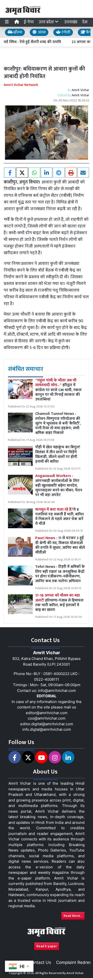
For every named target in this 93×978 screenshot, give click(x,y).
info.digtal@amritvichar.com (46, 729)
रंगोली (65, 32)
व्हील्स (17, 32)
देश (85, 22)
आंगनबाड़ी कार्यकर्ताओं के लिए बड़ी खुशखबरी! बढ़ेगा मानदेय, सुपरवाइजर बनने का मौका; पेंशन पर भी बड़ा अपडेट (58, 485)
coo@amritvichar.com (46, 718)
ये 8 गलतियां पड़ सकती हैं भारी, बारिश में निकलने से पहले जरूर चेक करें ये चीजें (59, 516)
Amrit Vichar (80, 90)
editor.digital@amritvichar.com (46, 724)
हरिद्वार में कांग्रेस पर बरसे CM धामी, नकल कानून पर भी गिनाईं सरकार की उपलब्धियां (58, 390)
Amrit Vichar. (75, 973)
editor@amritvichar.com (46, 712)
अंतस (41, 32)
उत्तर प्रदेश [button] (47, 22)
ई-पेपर (29, 22)
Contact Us (40, 962)
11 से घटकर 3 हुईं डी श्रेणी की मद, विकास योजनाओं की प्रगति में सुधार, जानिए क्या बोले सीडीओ (60, 545)
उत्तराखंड (70, 22)
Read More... (72, 916)
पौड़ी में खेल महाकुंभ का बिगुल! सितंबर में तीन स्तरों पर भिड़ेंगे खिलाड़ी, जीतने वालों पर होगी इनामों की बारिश (57, 454)
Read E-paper (46, 946)
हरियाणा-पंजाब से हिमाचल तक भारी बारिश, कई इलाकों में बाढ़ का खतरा (59, 602)
